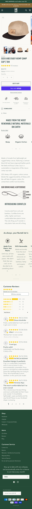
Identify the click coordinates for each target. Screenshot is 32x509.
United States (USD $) (10, 493)
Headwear (4, 416)
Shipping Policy (6, 455)
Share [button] (5, 113)
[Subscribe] (27, 477)
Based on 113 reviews (10, 291)
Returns (4, 450)
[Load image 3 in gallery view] (12, 50)
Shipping (3, 71)
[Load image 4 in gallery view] (20, 50)
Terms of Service (6, 458)
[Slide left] (2, 50)
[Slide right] (30, 50)
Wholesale (4, 424)
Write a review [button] (16, 294)
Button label (4, 130)
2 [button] (12, 404)
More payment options (16, 92)
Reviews (4, 436)
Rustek (17, 505)
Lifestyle (4, 419)
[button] (2, 10)
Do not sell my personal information (11, 461)
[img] (13, 318)
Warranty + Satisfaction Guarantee (11, 453)
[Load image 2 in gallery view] (3, 50)
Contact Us (5, 447)
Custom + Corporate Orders (9, 422)
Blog (3, 438)
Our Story (4, 433)
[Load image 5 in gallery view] (28, 50)
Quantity (3, 74)
